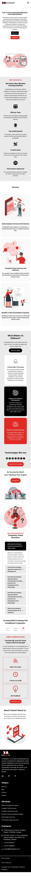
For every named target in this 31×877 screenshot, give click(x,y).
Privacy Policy (5, 858)
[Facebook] (17, 776)
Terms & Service (6, 862)
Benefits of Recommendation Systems (15, 313)
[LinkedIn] (4, 776)
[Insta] (10, 776)
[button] (28, 2)
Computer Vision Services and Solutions (15, 269)
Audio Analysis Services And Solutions (15, 224)
